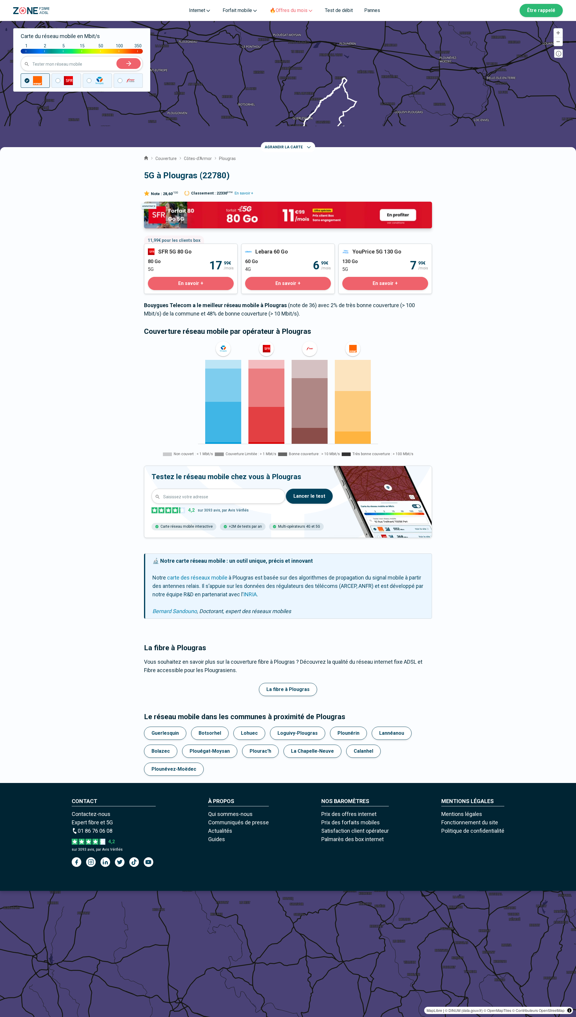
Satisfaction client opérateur (355, 831)
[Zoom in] (558, 32)
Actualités (220, 831)
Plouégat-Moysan (210, 751)
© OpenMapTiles (497, 1010)
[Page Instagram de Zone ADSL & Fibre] (91, 862)
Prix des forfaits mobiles (350, 822)
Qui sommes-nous (230, 814)
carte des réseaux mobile (197, 577)
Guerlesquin (165, 733)
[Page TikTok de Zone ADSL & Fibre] (134, 862)
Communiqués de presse (238, 822)
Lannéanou (391, 733)
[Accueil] (146, 157)
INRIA (250, 594)
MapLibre (434, 1010)
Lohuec (249, 733)
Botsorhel (210, 733)
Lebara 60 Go (257, 248)
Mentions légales (461, 814)
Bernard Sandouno (174, 611)
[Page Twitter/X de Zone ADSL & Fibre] (119, 862)
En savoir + (244, 193)
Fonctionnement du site (469, 822)
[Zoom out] (558, 41)
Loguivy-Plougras (298, 733)
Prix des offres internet (348, 814)
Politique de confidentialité (472, 831)
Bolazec (161, 751)
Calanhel (363, 751)
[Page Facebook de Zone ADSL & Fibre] (76, 862)
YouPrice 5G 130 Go (362, 248)
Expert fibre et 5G (92, 822)
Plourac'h (260, 751)
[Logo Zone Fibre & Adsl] (31, 10)
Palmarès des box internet (352, 839)
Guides (216, 839)
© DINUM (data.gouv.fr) (464, 1010)
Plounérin (348, 733)
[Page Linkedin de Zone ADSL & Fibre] (105, 862)
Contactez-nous (91, 814)
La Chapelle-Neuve (312, 751)
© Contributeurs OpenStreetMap (538, 1010)
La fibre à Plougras (288, 689)
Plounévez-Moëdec (174, 769)
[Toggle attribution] (569, 1010)
